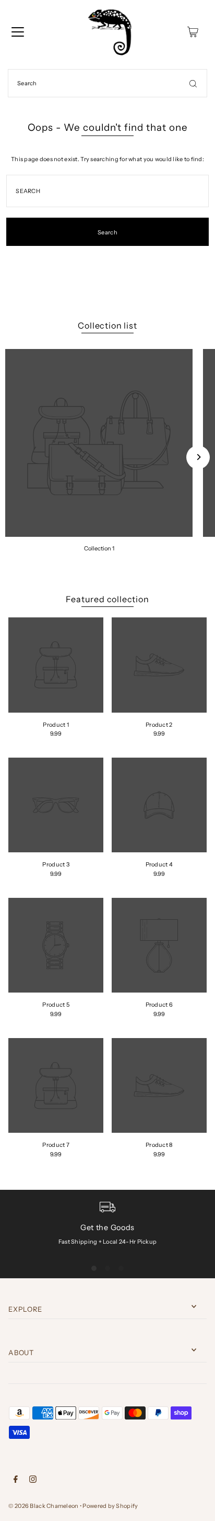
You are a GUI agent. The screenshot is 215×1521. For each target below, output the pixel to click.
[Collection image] (99, 443)
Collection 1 (99, 548)
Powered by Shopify (110, 1505)
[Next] (198, 457)
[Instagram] (33, 1480)
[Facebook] (16, 1480)
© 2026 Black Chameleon (43, 1505)
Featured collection (107, 599)
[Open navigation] (18, 32)
